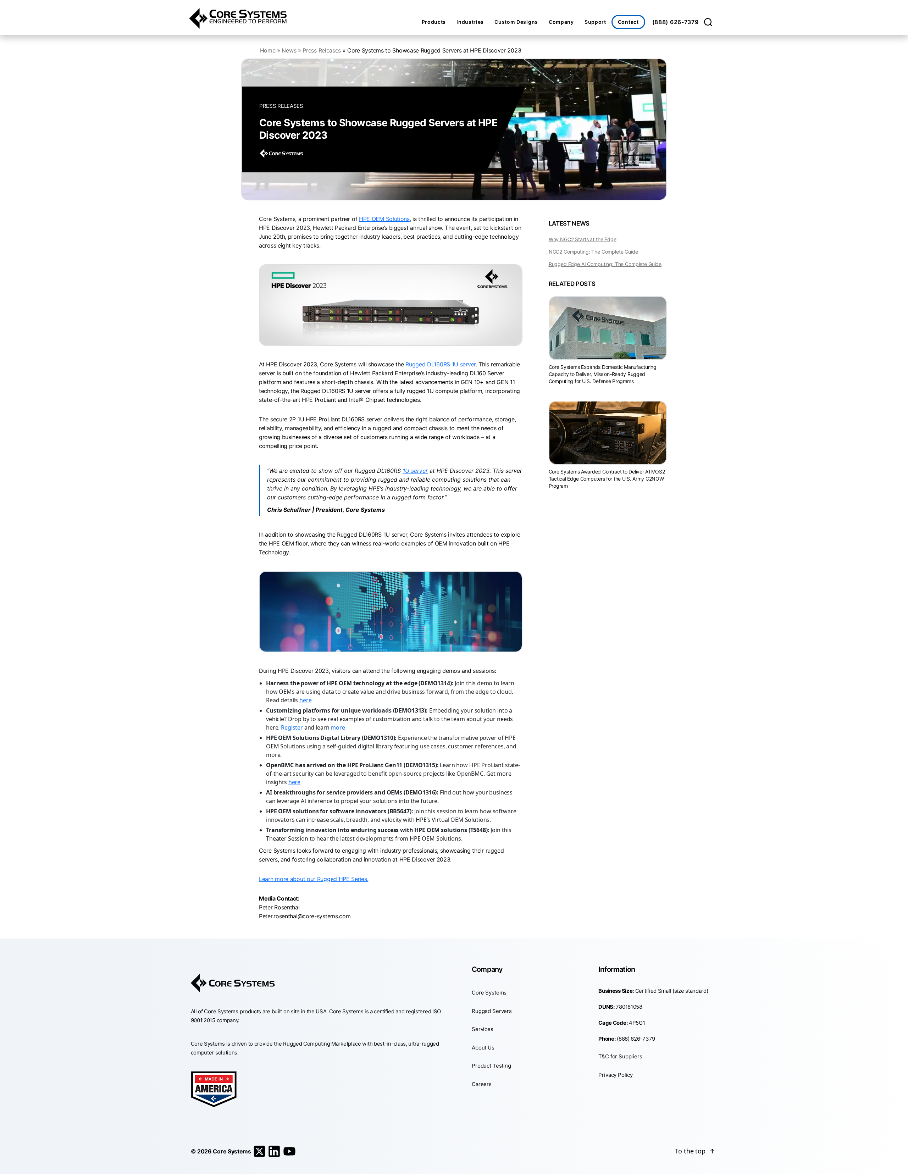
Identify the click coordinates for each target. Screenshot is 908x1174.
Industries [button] (470, 22)
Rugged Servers (492, 1011)
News (289, 50)
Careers (482, 1084)
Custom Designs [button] (516, 22)
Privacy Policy (615, 1074)
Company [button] (561, 22)
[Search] (708, 22)
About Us (483, 1047)
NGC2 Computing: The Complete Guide (593, 252)
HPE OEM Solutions (384, 218)
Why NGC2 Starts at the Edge (582, 239)
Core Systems (489, 992)
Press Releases (322, 50)
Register (292, 727)
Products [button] (434, 22)
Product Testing (491, 1065)
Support (595, 22)
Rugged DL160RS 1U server (440, 364)
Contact (628, 22)
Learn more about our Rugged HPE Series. (313, 878)
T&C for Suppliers (620, 1056)
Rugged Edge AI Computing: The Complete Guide (605, 264)
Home (268, 50)
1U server (415, 470)
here (305, 700)
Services (482, 1029)
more (338, 727)
